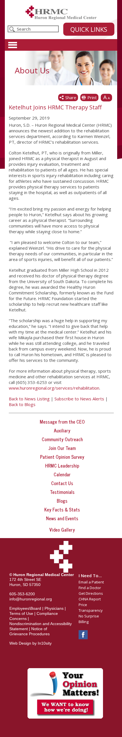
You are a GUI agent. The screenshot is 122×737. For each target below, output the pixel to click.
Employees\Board (25, 608)
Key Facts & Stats (62, 509)
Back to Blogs (22, 404)
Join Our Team (62, 448)
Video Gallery (62, 529)
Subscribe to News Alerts (79, 399)
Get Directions (91, 593)
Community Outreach (62, 439)
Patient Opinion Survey (62, 457)
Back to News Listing (29, 399)
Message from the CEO (62, 421)
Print (92, 97)
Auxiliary (62, 430)
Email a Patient (91, 582)
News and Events (62, 518)
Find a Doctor (90, 587)
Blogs (62, 501)
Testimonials (62, 492)
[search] (33, 29)
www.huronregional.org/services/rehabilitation (54, 388)
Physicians (54, 608)
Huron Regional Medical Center (61, 13)
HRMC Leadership (62, 465)
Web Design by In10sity (30, 643)
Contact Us (62, 483)
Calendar (62, 474)
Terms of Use (21, 613)
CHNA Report (90, 599)
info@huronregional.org (30, 599)
